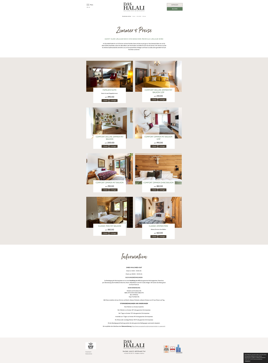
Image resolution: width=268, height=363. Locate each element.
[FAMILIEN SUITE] (109, 76)
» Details (105, 100)
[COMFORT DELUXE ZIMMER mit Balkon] (109, 123)
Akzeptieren (247, 361)
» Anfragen (113, 100)
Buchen (174, 9)
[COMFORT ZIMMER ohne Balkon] (158, 169)
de (87, 7)
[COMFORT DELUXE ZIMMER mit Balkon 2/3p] (158, 76)
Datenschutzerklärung (257, 359)
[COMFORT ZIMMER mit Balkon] (109, 169)
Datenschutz (88, 354)
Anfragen (174, 5)
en (89, 7)
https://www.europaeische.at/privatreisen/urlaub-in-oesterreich (148, 326)
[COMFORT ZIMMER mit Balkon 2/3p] (158, 123)
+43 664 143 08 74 (129, 353)
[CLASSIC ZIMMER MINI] (158, 212)
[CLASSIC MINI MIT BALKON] (109, 212)
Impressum (88, 352)
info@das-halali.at (139, 353)
